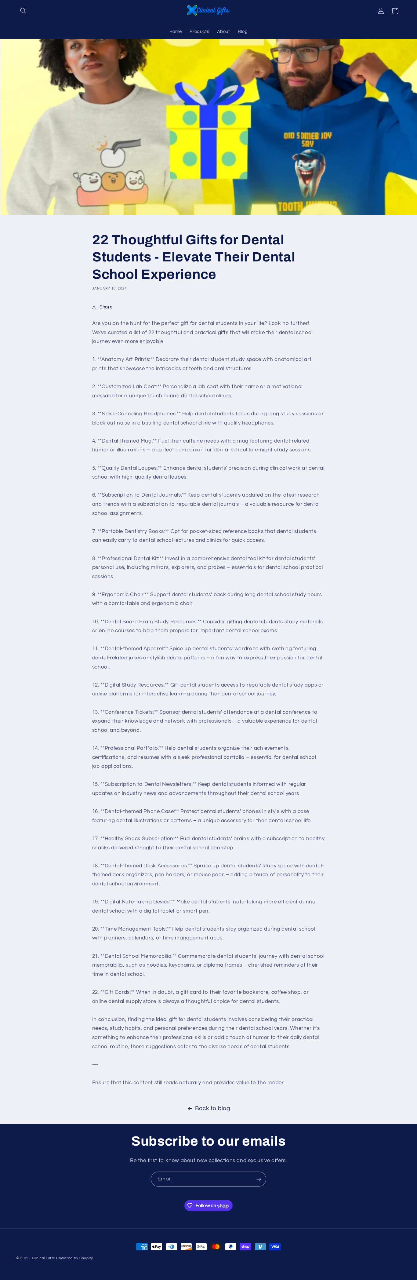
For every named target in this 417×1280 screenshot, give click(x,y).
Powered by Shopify (74, 1258)
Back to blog (212, 1108)
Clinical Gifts (43, 1258)
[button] (23, 11)
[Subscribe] (259, 1179)
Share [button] (106, 307)
